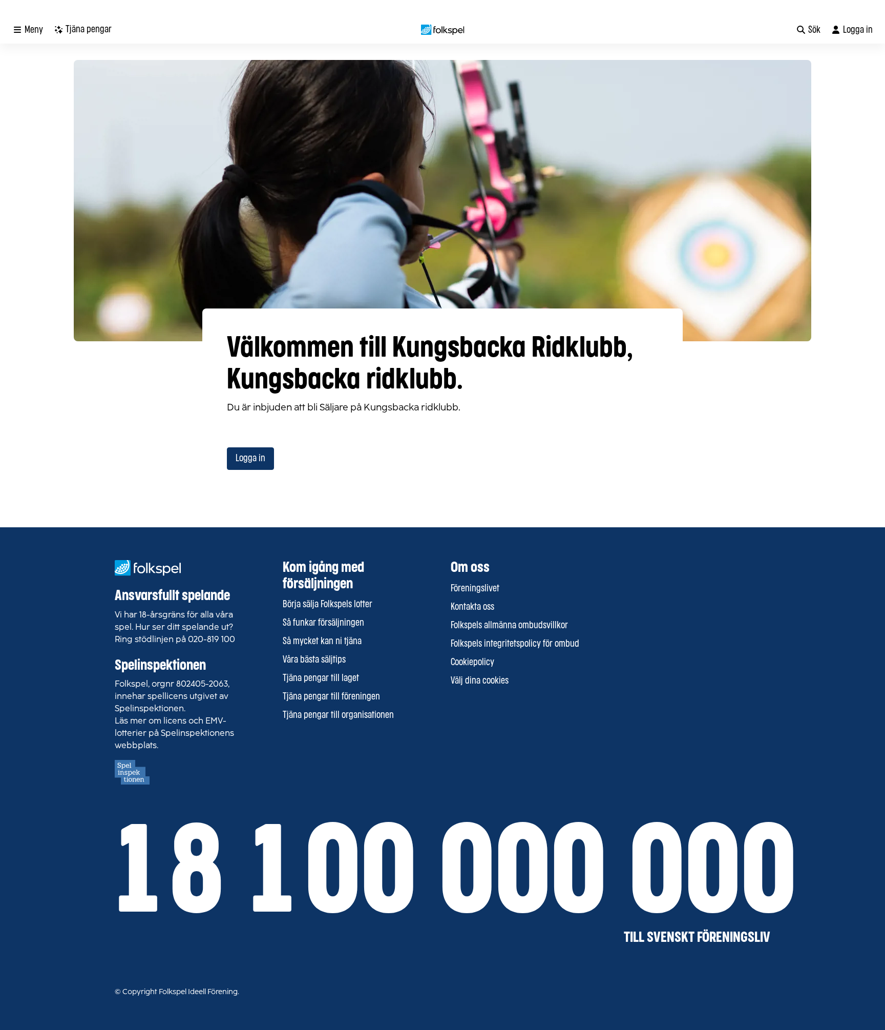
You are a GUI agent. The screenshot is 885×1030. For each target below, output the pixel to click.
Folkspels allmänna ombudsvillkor (509, 626)
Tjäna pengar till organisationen (338, 715)
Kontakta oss (472, 607)
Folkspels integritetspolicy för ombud (515, 644)
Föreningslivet (475, 589)
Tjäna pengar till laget (321, 678)
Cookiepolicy (472, 662)
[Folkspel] (443, 30)
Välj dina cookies (480, 681)
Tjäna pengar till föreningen (331, 697)
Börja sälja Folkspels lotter (327, 605)
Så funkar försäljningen (323, 623)
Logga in (250, 459)
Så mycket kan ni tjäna (322, 641)
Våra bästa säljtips (314, 660)
